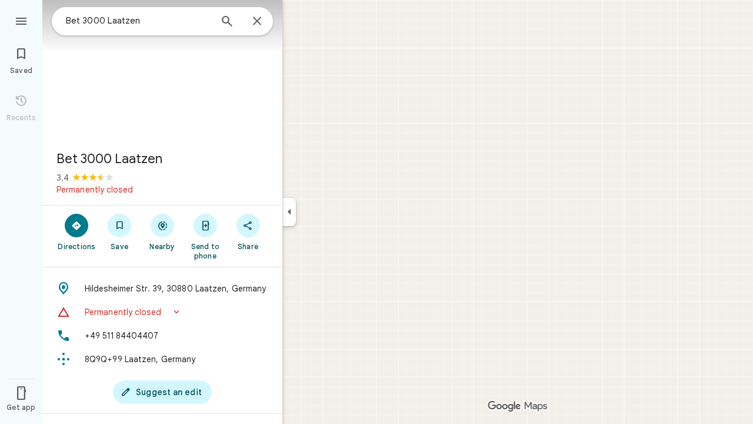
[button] (162, 312)
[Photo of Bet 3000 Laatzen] (162, 70)
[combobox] (138, 21)
